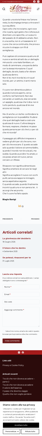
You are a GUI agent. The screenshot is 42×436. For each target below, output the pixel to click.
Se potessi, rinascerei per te (17, 258)
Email (7, 294)
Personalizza (10, 431)
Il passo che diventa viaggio (15, 391)
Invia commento (12, 341)
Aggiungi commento (14, 310)
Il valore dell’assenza (12, 388)
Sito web (8, 302)
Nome (7, 287)
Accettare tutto (21, 425)
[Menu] (38, 9)
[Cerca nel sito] (4, 9)
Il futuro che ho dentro (14, 248)
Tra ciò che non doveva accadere (18, 385)
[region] (21, 418)
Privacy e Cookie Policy (13, 365)
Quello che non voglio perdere (17, 394)
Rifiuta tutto (30, 431)
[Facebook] (34, 1)
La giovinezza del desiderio (17, 238)
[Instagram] (38, 1)
